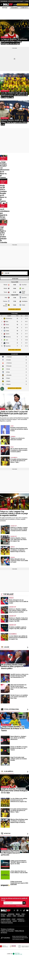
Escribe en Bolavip (6, 921)
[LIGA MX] (27, 647)
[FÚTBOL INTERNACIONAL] (27, 709)
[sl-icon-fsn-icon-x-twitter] (21, 910)
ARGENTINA (11, 914)
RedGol (15, 921)
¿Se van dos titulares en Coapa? (15, 1)
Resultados (14, 7)
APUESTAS (21, 921)
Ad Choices (4, 932)
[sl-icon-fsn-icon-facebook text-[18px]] (14, 910)
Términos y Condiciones (21, 905)
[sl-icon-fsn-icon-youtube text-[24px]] (27, 910)
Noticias (4, 7)
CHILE (23, 914)
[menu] (1, 4)
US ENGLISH (20, 916)
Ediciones (3, 914)
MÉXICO (9, 916)
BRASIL (18, 914)
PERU (14, 916)
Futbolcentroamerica (7, 923)
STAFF (13, 919)
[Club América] (27, 771)
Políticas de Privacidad (7, 931)
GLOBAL (3, 916)
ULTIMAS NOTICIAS (15, 5)
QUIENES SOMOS (5, 919)
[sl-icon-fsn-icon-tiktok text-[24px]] (24, 910)
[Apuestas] (27, 833)
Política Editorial (19, 931)
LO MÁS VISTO (24, 7)
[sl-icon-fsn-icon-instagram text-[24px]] (17, 910)
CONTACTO (20, 919)
